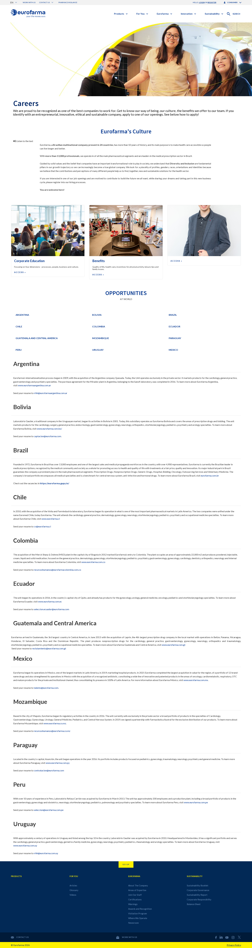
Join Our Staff (135, 894)
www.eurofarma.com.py (58, 762)
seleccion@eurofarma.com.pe (48, 810)
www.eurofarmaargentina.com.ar (34, 385)
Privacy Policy (234, 945)
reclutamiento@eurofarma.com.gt (49, 648)
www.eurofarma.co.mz (54, 723)
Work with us (29, 2)
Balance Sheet (194, 904)
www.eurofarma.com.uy (25, 845)
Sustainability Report (197, 894)
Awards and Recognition (140, 908)
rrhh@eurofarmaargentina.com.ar (50, 393)
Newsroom (133, 922)
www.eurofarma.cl (50, 518)
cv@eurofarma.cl (42, 526)
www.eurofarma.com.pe (196, 802)
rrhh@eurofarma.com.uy (46, 853)
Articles (73, 885)
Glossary (74, 890)
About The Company (138, 885)
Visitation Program (137, 913)
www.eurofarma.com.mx (195, 680)
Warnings (133, 904)
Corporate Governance (198, 890)
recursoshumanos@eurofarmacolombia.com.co (57, 569)
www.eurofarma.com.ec (50, 601)
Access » (20, 272)
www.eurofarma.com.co (93, 562)
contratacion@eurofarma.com (49, 770)
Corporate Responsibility (199, 899)
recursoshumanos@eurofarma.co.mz (52, 731)
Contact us (22, 937)
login (202, 2)
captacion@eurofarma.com (47, 436)
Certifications (135, 899)
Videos (73, 894)
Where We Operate (137, 918)
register (212, 2)
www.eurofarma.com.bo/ (49, 428)
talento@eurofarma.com (46, 687)
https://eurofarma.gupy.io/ (54, 483)
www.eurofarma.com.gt (173, 644)
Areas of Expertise (137, 890)
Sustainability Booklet (197, 885)
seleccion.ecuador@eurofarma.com (51, 609)
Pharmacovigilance (67, 2)
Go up (126, 864)
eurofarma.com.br (210, 475)
